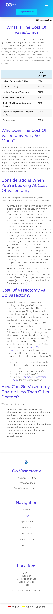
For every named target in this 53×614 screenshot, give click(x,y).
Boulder (26, 575)
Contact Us (26, 533)
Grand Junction (27, 581)
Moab (27, 584)
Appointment (26, 521)
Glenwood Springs (26, 578)
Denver (26, 572)
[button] (46, 4)
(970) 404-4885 (27, 483)
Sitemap (26, 545)
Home (26, 509)
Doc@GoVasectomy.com (26, 488)
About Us (26, 527)
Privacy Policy (26, 539)
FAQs (26, 515)
